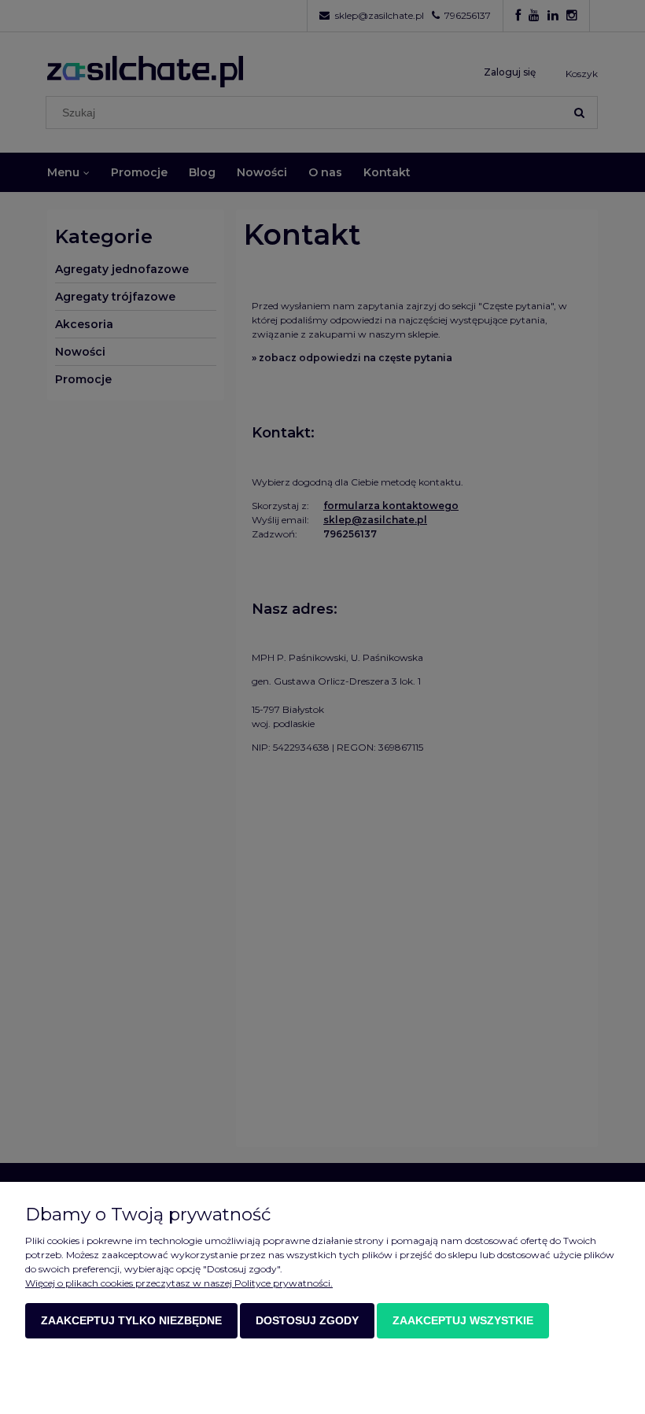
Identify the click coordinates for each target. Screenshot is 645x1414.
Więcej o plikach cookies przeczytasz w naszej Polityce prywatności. (179, 1283)
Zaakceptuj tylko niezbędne (131, 1320)
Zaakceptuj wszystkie (463, 1320)
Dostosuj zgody (307, 1320)
